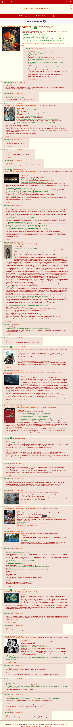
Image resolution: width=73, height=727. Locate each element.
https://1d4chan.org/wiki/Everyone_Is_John (32, 645)
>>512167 (9, 85)
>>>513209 (8, 622)
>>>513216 (14, 662)
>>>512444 (57, 43)
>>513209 (9, 697)
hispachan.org (63, 724)
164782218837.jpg (9, 171)
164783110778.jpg (9, 244)
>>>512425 (8, 367)
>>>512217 (8, 157)
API (51, 726)
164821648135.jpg (9, 637)
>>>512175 (30, 79)
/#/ (46, 28)
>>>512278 (46, 43)
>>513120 (20, 511)
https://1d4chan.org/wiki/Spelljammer (27, 525)
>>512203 (9, 153)
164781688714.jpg (9, 105)
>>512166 (30, 51)
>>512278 (20, 359)
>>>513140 (23, 502)
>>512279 (9, 340)
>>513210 (9, 672)
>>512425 (9, 441)
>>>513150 (8, 528)
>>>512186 (29, 43)
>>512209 (9, 163)
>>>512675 (8, 402)
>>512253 (20, 352)
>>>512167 (24, 43)
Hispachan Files (9, 2)
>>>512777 (8, 460)
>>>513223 (8, 633)
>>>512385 (8, 239)
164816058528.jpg (9, 508)
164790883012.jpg (9, 349)
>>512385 (23, 376)
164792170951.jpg (9, 407)
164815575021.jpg (9, 492)
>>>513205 (8, 586)
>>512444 (9, 450)
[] (12, 26)
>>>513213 (14, 622)
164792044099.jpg (9, 372)
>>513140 (23, 536)
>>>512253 (41, 43)
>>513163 (23, 594)
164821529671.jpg (9, 592)
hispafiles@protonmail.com (35, 726)
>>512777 (9, 481)
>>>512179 (35, 79)
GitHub (46, 726)
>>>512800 (8, 475)
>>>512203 (8, 136)
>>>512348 (8, 334)
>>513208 (9, 628)
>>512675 (9, 466)
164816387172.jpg (9, 533)
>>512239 (9, 579)
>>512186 (9, 142)
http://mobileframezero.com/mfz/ (15, 427)
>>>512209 (8, 146)
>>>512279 (52, 43)
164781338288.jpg (5, 26)
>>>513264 (8, 709)
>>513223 (9, 715)
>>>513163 (63, 43)
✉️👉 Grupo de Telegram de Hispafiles (36, 8)
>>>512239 (35, 43)
